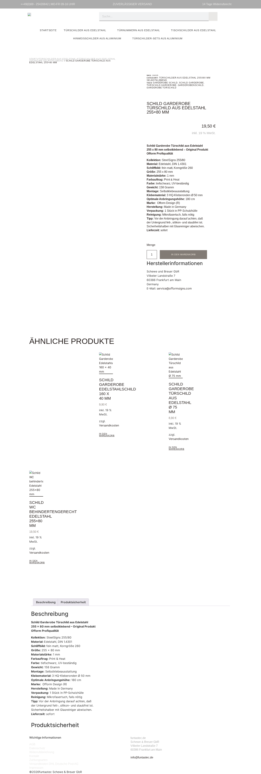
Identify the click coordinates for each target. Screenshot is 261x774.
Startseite (48, 30)
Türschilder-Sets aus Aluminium (157, 38)
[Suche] (213, 16)
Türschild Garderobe (161, 85)
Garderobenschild (191, 85)
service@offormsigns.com (174, 288)
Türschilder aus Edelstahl (85, 30)
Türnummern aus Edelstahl (138, 30)
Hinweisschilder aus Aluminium (97, 38)
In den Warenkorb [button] (107, 435)
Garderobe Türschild (161, 87)
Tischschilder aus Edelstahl (193, 30)
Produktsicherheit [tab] (73, 602)
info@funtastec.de (141, 757)
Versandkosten (109, 425)
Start (33, 59)
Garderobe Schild (165, 82)
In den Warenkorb (183, 254)
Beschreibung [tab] (46, 602)
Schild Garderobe (191, 82)
